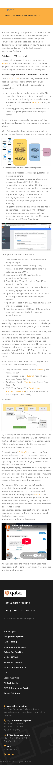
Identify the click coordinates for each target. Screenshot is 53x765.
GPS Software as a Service (17, 688)
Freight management (14, 636)
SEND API (37, 102)
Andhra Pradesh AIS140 (15, 667)
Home (7, 16)
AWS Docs (13, 78)
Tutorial (40, 369)
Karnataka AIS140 (13, 662)
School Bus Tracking (13, 652)
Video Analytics (11, 677)
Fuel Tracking (10, 641)
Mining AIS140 (11, 657)
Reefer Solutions (12, 693)
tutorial (5, 63)
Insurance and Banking (15, 647)
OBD (6, 672)
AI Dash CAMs (11, 683)
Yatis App (38, 494)
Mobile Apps (10, 631)
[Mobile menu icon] (46, 4)
